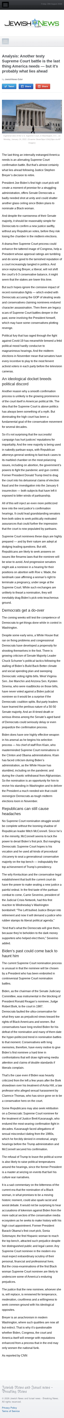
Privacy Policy (9, 1407)
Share (28, 86)
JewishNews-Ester (14, 79)
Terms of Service (11, 1411)
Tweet (11, 86)
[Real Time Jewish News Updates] (32, 23)
